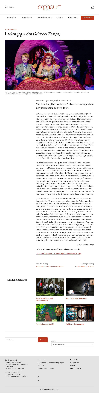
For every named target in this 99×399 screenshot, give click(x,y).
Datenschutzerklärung (46, 368)
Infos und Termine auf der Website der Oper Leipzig (58, 254)
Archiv (53, 341)
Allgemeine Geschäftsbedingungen (51, 363)
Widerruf (41, 365)
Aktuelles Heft (44, 18)
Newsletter (87, 18)
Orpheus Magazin (51, 389)
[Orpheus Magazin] (49, 7)
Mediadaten (74, 363)
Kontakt (73, 365)
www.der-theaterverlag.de (14, 368)
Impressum (42, 360)
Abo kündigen (75, 368)
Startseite (11, 18)
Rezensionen (26, 18)
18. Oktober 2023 (10, 29)
